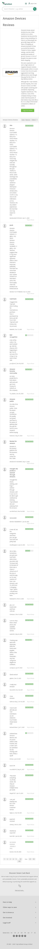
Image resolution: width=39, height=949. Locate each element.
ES (35, 933)
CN (15, 933)
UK (11, 933)
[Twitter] (17, 936)
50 (33, 859)
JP (18, 933)
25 (20, 859)
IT (31, 933)
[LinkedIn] (19, 936)
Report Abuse (30, 220)
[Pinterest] (25, 936)
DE (21, 933)
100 (19, 861)
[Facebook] (14, 936)
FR (25, 933)
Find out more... (19, 890)
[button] (26, 3)
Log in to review (27, 110)
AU (28, 933)
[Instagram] (22, 936)
